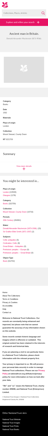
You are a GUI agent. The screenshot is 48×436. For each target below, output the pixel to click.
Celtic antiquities (9, 240)
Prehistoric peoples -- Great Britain (17, 253)
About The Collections (11, 296)
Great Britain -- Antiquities (13, 246)
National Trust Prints (10, 426)
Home (4, 292)
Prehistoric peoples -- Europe (14, 249)
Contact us (6, 312)
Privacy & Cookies (9, 302)
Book (5, 261)
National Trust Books (10, 429)
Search (43, 12)
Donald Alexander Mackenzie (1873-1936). (20, 228)
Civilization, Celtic (10, 243)
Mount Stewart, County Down (15, 212)
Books (5, 203)
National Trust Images (11, 423)
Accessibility (7, 306)
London (6, 192)
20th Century (8, 220)
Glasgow (6, 195)
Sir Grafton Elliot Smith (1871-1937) (17, 232)
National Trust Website (11, 419)
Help (4, 309)
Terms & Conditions (10, 299)
